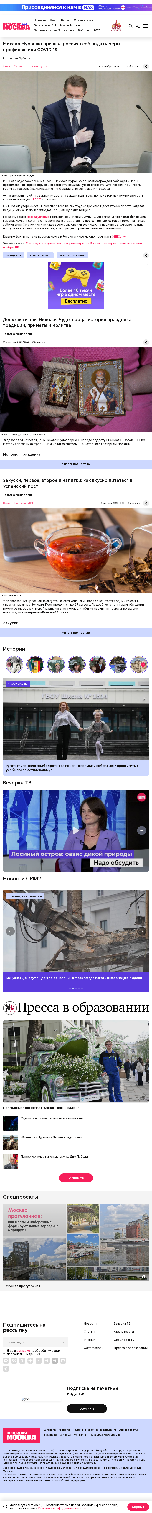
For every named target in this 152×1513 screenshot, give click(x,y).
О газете (50, 1430)
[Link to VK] (14, 1361)
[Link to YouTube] (39, 1361)
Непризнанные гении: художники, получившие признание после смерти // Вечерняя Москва (118, 664)
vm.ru (121, 1456)
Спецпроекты (84, 20)
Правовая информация (105, 1434)
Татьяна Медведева (18, 334)
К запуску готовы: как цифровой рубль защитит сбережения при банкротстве (76, 719)
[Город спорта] (116, 25)
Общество (133, 66)
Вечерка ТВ (17, 782)
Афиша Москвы (70, 25)
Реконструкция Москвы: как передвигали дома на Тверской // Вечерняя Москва (139, 664)
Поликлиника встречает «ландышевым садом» (41, 1108)
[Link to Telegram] (47, 1361)
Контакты (80, 1434)
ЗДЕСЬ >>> (119, 237)
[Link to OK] (22, 1361)
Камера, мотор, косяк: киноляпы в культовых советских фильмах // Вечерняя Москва (97, 664)
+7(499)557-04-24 (133, 1459)
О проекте (76, 1178)
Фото (53, 20)
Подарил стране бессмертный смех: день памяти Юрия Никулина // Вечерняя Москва (56, 664)
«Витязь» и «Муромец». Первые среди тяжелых (53, 1137)
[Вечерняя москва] (21, 1435)
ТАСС (36, 199)
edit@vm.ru (30, 1462)
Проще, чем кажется (25, 896)
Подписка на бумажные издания (94, 1430)
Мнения (89, 1339)
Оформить (86, 1408)
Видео (65, 20)
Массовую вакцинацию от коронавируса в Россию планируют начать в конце (72, 245)
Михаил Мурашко (72, 255)
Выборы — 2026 (89, 30)
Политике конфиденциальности (62, 1508)
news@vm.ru (89, 1462)
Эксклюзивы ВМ (45, 25)
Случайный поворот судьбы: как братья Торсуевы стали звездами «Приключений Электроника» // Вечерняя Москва (14, 664)
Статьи (89, 1331)
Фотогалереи (93, 1348)
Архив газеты (124, 1331)
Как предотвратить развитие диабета (76, 931)
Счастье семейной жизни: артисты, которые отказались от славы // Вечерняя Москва (77, 664)
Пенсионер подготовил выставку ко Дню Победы (54, 1156)
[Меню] (145, 26)
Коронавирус (40, 255)
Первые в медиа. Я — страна (54, 30)
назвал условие (38, 217)
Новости (40, 20)
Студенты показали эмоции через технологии (52, 1118)
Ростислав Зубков (16, 58)
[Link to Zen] (30, 1361)
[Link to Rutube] (63, 1361)
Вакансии (50, 1434)
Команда (65, 1434)
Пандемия (13, 255)
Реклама (64, 1430)
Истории (14, 648)
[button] (143, 664)
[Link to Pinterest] (6, 1369)
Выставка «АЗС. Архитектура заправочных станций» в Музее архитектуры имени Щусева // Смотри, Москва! (35, 664)
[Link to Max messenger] (6, 1361)
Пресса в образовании (131, 1348)
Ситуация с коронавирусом (30, 66)
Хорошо (138, 1507)
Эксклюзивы (17, 684)
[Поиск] (130, 26)
